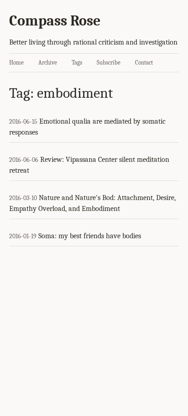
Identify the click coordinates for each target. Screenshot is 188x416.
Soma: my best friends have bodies (89, 236)
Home (16, 62)
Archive (47, 62)
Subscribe (108, 62)
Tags (77, 62)
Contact (144, 62)
